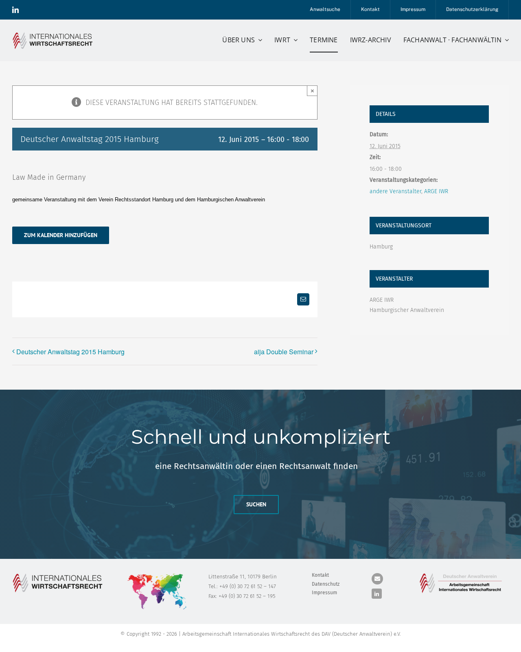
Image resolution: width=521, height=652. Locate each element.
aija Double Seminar (283, 351)
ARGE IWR (436, 191)
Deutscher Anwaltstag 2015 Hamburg (70, 351)
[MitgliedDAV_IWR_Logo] (54, 33)
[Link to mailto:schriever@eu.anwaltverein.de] (377, 578)
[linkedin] (15, 10)
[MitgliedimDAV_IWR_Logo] (462, 574)
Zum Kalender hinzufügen (60, 235)
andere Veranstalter (395, 191)
